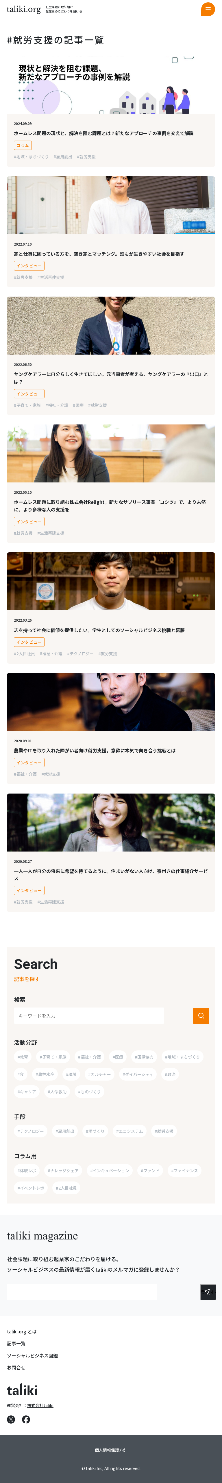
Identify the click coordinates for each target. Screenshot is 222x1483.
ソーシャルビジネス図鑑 (32, 1355)
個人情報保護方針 (111, 1450)
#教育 (22, 1057)
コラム (22, 145)
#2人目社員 (24, 653)
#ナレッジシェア (63, 1170)
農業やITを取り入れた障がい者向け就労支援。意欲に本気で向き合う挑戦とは (95, 750)
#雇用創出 (62, 156)
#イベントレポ (30, 1188)
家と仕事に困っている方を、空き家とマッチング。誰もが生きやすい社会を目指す (99, 253)
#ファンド (150, 1170)
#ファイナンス (184, 1170)
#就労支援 (86, 156)
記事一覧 (16, 1343)
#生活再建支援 (50, 277)
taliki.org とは (22, 1331)
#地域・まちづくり (31, 156)
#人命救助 (57, 1091)
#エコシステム (129, 1131)
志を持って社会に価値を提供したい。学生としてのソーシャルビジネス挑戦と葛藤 (99, 630)
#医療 (78, 405)
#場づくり (95, 1131)
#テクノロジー (80, 653)
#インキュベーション (109, 1170)
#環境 (71, 1074)
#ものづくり (89, 1091)
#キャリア (26, 1091)
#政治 (170, 1074)
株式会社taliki (40, 1405)
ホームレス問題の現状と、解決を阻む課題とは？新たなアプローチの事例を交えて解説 (104, 133)
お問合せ (16, 1367)
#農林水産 (45, 1074)
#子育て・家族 (27, 405)
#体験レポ (26, 1170)
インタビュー (29, 265)
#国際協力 (144, 1057)
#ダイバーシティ (138, 1074)
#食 (20, 1074)
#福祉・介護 (56, 405)
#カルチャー (99, 1074)
